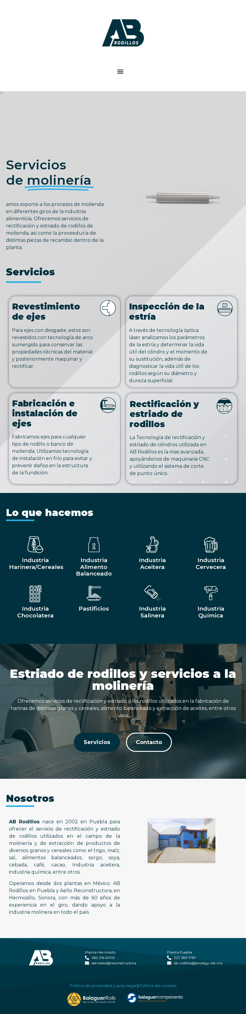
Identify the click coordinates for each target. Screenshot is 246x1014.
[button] (120, 71)
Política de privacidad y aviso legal (103, 985)
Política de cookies (157, 985)
